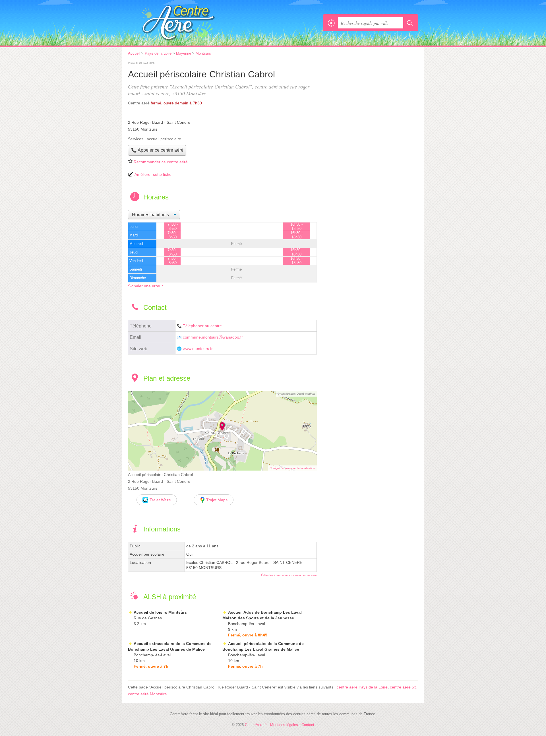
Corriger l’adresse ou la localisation (292, 468)
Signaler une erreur (145, 286)
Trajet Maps (217, 500)
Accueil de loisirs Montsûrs (160, 612)
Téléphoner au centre (202, 326)
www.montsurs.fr (198, 349)
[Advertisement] (370, 100)
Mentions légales (284, 725)
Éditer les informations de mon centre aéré (289, 575)
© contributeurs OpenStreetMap (296, 393)
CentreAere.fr (190, 23)
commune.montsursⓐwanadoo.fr (213, 337)
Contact (307, 725)
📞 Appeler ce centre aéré (157, 150)
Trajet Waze (160, 500)
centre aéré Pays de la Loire (362, 687)
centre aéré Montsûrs (147, 694)
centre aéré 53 (403, 687)
